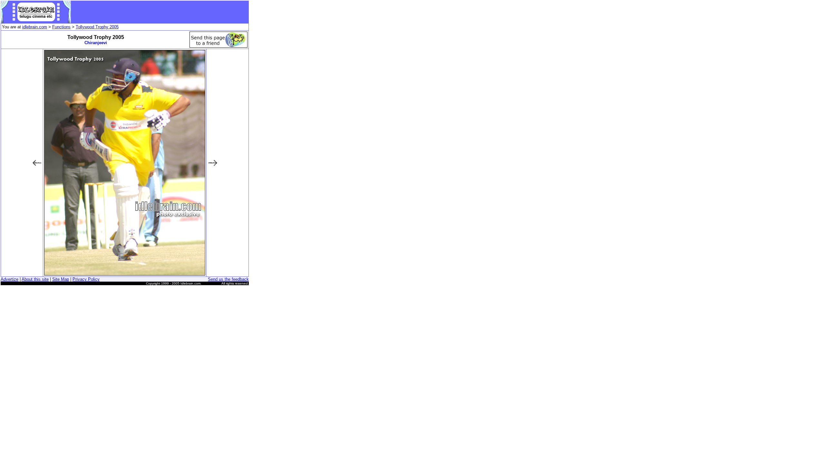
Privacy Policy (86, 279)
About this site (35, 279)
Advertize (9, 279)
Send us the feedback (228, 279)
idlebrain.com (34, 26)
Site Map (60, 279)
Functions (61, 26)
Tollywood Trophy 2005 (97, 26)
